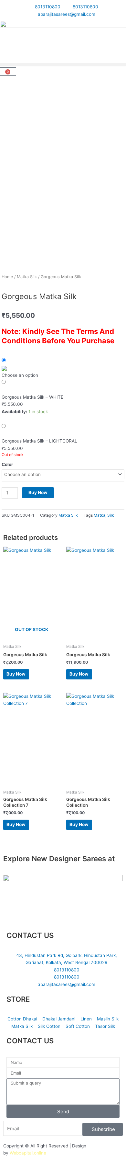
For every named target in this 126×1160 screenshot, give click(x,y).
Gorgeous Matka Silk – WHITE (32, 397)
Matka (99, 515)
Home (7, 276)
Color (7, 464)
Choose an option (20, 375)
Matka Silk (27, 276)
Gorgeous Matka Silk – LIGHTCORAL (39, 441)
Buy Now (37, 492)
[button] (63, 64)
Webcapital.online (28, 1152)
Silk (110, 515)
